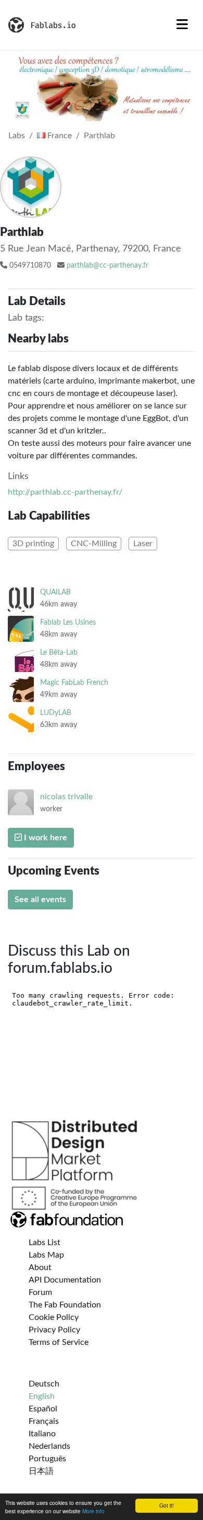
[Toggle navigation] (182, 25)
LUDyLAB (55, 713)
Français (44, 1421)
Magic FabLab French (74, 682)
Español (43, 1409)
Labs (16, 135)
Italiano (42, 1434)
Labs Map (46, 1255)
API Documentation (65, 1280)
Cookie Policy (54, 1317)
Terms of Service (58, 1342)
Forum (40, 1292)
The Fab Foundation (65, 1305)
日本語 (41, 1471)
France (58, 135)
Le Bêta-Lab (59, 652)
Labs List (44, 1242)
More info (93, 1511)
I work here (44, 838)
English (42, 1396)
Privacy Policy (54, 1330)
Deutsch (44, 1384)
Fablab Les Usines (68, 622)
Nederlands (49, 1446)
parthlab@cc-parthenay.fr (107, 265)
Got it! (166, 1505)
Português (47, 1459)
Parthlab (99, 135)
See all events (40, 899)
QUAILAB (55, 592)
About (40, 1267)
